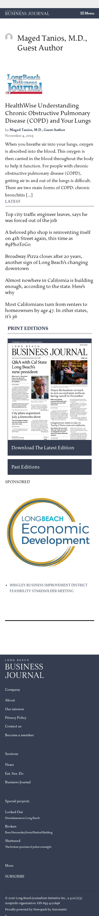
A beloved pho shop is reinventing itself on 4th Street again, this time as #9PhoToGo (47, 238)
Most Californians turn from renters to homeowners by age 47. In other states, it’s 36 (46, 310)
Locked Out (22, 815)
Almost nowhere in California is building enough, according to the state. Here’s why (49, 286)
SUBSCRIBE (14, 876)
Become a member (19, 735)
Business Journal (18, 782)
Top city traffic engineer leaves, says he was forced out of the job (46, 217)
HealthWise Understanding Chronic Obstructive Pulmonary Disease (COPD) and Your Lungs (48, 113)
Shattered (28, 843)
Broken (29, 829)
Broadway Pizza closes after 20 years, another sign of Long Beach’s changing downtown (46, 262)
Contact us (13, 726)
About (10, 700)
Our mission (14, 709)
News (9, 765)
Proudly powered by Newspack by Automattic (36, 909)
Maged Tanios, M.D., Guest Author (37, 130)
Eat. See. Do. (14, 773)
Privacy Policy (15, 718)
